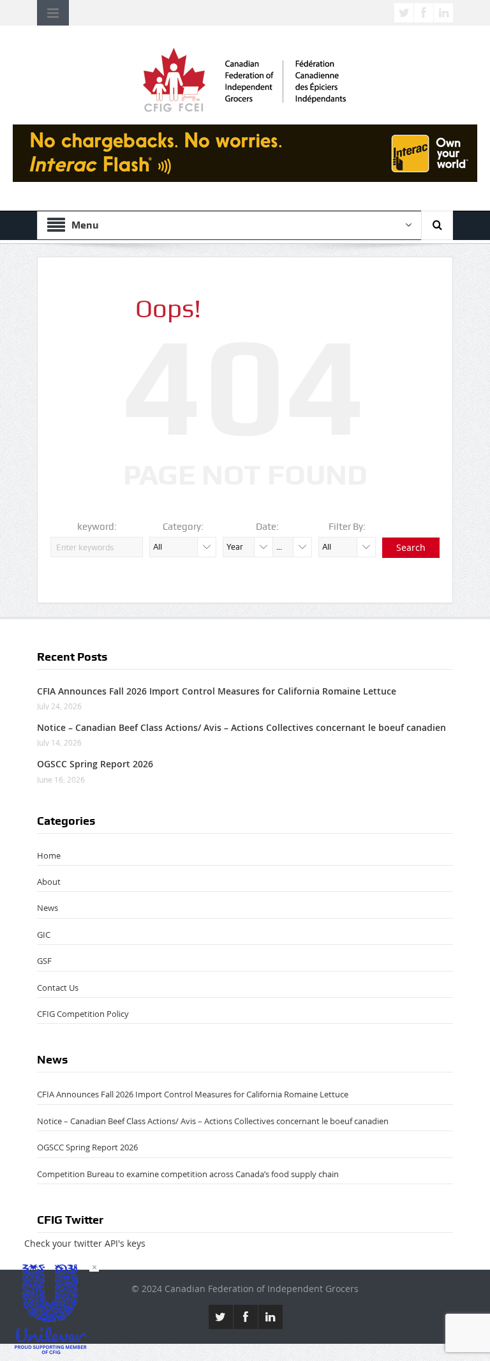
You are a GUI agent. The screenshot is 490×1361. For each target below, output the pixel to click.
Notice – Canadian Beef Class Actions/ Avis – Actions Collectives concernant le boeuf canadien (241, 727)
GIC (43, 934)
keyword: (97, 526)
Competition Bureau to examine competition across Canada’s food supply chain (188, 1174)
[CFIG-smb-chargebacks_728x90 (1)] (245, 152)
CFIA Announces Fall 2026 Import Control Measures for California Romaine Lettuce (216, 691)
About (49, 881)
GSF (44, 960)
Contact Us (57, 987)
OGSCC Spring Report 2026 (95, 764)
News (47, 908)
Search (411, 547)
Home (49, 855)
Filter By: (347, 526)
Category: (183, 526)
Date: (267, 526)
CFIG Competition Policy (83, 1013)
